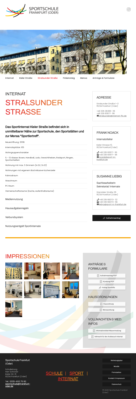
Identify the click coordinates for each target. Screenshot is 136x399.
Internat (9, 78)
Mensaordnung (108, 310)
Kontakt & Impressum (116, 378)
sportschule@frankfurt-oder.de (17, 385)
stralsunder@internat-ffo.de (113, 115)
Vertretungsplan (116, 360)
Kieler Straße (25, 78)
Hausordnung (108, 304)
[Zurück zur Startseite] (31, 9)
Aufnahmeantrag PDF (108, 276)
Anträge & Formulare (103, 78)
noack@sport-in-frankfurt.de (106, 158)
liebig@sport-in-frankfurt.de (112, 204)
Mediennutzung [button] (14, 199)
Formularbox (116, 372)
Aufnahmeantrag (113, 218)
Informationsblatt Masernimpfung (108, 331)
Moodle (116, 366)
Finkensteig (69, 78)
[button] (13, 271)
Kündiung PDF (108, 282)
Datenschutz (116, 384)
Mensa (83, 78)
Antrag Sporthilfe (108, 287)
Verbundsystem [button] (14, 217)
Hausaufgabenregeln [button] (17, 208)
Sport (76, 373)
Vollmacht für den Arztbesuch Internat (108, 337)
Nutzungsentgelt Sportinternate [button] (23, 226)
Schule (54, 373)
